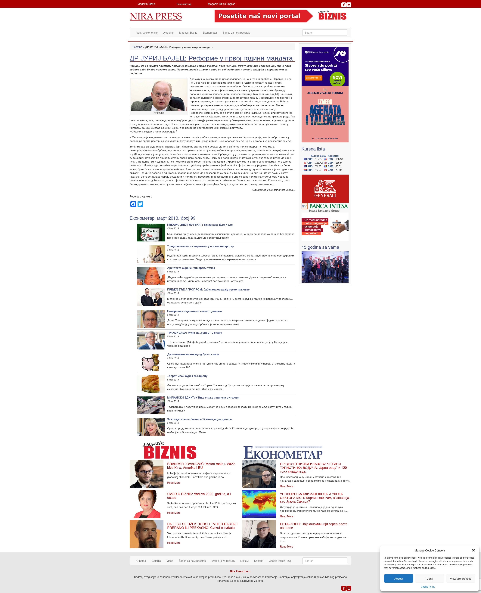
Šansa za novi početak (236, 32)
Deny (430, 578)
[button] (473, 550)
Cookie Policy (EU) (280, 561)
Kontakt (258, 561)
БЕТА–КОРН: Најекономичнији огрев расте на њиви (313, 525)
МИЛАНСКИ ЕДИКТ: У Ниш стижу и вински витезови (203, 397)
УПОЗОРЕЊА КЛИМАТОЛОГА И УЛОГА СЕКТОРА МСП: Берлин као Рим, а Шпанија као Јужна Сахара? (314, 497)
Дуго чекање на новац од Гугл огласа (193, 354)
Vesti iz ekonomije (147, 32)
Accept (398, 578)
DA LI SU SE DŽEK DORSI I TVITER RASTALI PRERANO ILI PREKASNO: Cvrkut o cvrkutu (202, 525)
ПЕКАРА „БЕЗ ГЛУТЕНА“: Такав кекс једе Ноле (200, 224)
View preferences (460, 578)
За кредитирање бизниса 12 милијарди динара (199, 419)
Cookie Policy (428, 586)
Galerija (156, 561)
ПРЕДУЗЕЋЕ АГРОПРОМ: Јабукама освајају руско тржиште (208, 289)
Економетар (184, 4)
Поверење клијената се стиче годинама (194, 311)
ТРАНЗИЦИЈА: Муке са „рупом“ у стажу (194, 333)
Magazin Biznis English (221, 4)
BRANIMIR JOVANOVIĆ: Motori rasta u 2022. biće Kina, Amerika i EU (201, 465)
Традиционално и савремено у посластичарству (200, 246)
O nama (141, 561)
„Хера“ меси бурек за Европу (187, 376)
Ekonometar (210, 32)
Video (169, 561)
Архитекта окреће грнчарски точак (191, 268)
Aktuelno (168, 32)
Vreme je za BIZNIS (223, 561)
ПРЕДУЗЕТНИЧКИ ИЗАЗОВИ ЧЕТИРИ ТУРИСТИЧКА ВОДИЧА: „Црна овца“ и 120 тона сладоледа (313, 467)
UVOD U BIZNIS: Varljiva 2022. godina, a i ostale (199, 495)
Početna (137, 47)
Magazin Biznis (146, 4)
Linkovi (244, 561)
